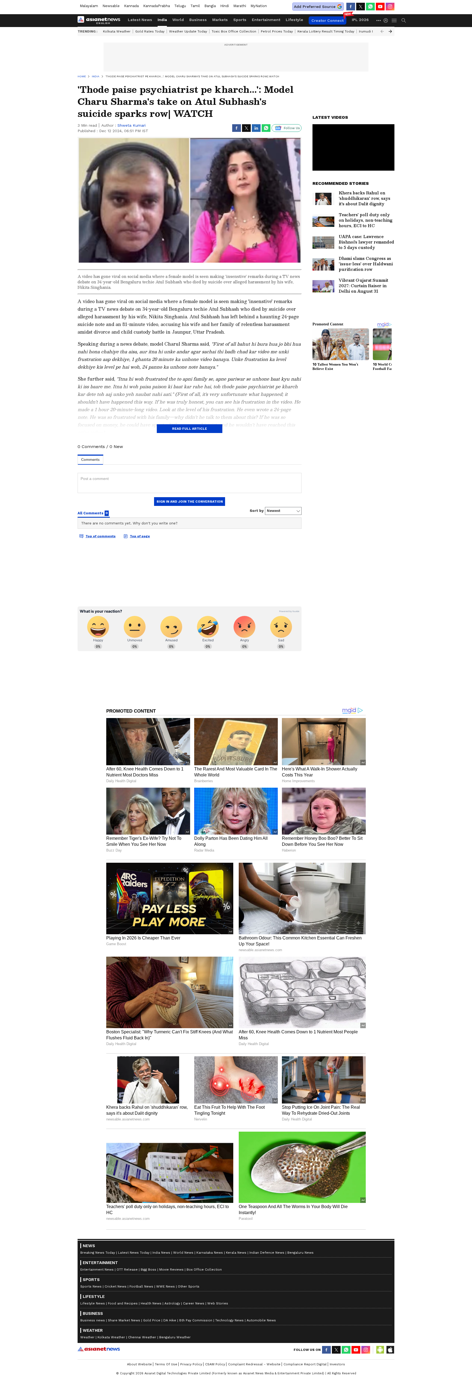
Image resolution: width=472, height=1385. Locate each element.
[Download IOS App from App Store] (390, 1350)
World (178, 19)
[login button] (387, 20)
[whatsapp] (370, 6)
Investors (337, 1364)
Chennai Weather (142, 1337)
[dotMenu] (378, 20)
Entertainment (266, 19)
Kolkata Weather (117, 31)
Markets (220, 19)
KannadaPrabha (156, 6)
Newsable (111, 6)
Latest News (140, 19)
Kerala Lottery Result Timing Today (325, 31)
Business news (92, 1320)
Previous (382, 31)
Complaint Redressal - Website (254, 1364)
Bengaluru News (300, 1252)
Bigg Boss (148, 1269)
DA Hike (169, 1320)
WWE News (165, 1286)
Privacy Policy (191, 1364)
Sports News (91, 1286)
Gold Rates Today (149, 31)
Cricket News (115, 1286)
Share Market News (124, 1320)
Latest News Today (133, 1252)
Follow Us (292, 128)
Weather (87, 1337)
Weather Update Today (188, 31)
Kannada (131, 6)
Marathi (239, 6)
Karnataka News (209, 1252)
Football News (141, 1286)
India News (161, 1252)
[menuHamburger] (394, 20)
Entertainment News (97, 1269)
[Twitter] (360, 6)
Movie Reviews (171, 1269)
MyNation (258, 6)
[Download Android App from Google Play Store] (380, 1350)
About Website (139, 1364)
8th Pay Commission (195, 1320)
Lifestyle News (92, 1303)
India (162, 19)
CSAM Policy (215, 1364)
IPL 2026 (360, 19)
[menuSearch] (404, 20)
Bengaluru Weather (175, 1337)
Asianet (99, 1349)
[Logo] (101, 20)
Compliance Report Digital (305, 1364)
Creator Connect (327, 20)
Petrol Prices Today (277, 31)
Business (198, 19)
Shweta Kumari (131, 125)
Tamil (195, 6)
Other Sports (188, 1286)
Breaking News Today (97, 1252)
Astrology (172, 1303)
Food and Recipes (123, 1303)
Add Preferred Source (314, 6)
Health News (151, 1303)
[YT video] (380, 6)
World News (183, 1252)
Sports (239, 19)
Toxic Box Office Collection (234, 31)
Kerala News (236, 1252)
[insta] (390, 6)
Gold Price (151, 1320)
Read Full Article (189, 429)
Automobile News (261, 1320)
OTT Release (127, 1269)
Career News (193, 1303)
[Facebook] (350, 6)
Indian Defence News (266, 1252)
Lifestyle (294, 19)
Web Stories (217, 1303)
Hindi (224, 6)
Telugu (180, 6)
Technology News (229, 1320)
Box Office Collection (204, 1269)
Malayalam (89, 6)
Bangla (210, 6)
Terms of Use (166, 1364)
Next (390, 31)
